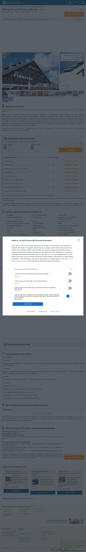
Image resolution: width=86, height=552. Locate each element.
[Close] (79, 241)
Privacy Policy (54, 311)
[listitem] (43, 269)
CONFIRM (28, 304)
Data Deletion (31, 311)
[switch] (69, 273)
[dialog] (43, 276)
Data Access (43, 311)
